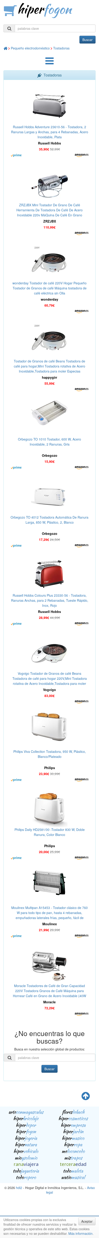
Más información (80, 1233)
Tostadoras (61, 48)
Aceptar (87, 1221)
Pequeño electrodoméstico (30, 48)
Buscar (87, 39)
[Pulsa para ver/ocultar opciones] (49, 63)
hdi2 (19, 1187)
